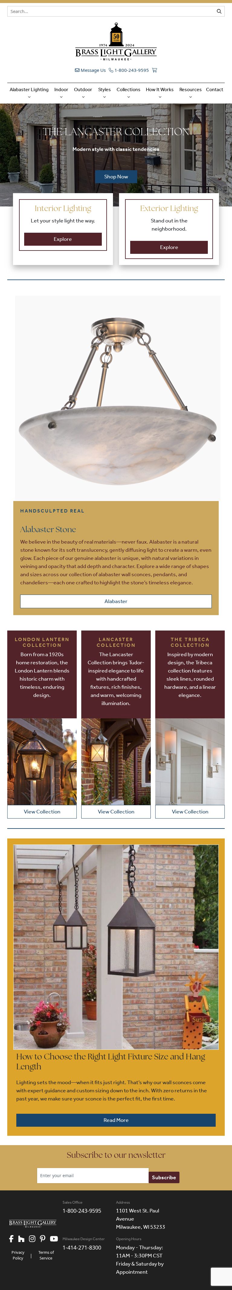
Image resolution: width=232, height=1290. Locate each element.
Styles (104, 89)
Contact (214, 89)
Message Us (92, 70)
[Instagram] (34, 1239)
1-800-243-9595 (131, 70)
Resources (190, 89)
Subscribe (164, 1177)
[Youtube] (56, 1239)
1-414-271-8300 (82, 1247)
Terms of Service (46, 1255)
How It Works (160, 89)
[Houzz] (23, 1239)
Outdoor (83, 89)
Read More (116, 1120)
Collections (128, 89)
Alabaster (116, 601)
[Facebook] (13, 1239)
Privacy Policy (17, 1255)
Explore (63, 239)
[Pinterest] (45, 1239)
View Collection (42, 811)
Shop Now (116, 176)
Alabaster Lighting (29, 89)
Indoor (61, 89)
